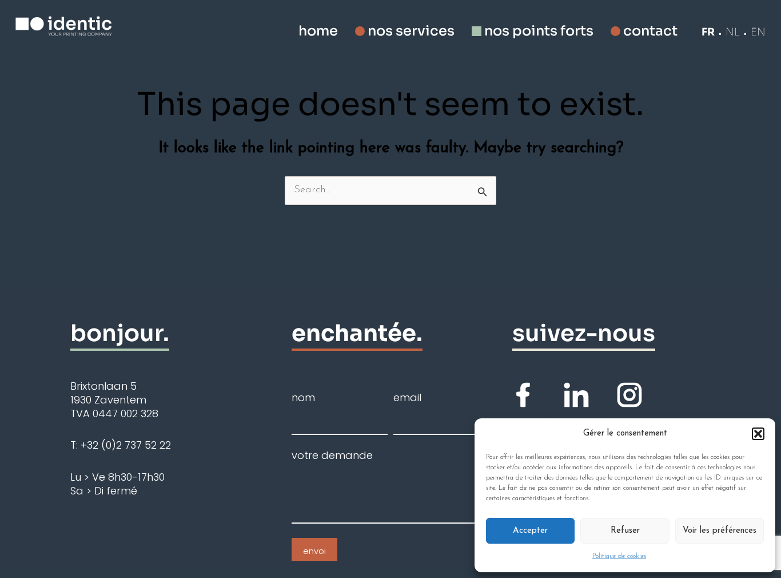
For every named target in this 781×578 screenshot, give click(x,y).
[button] (758, 434)
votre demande (332, 455)
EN (758, 32)
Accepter (530, 530)
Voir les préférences (719, 530)
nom (303, 398)
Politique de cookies (619, 556)
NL (733, 32)
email (407, 398)
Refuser (625, 530)
